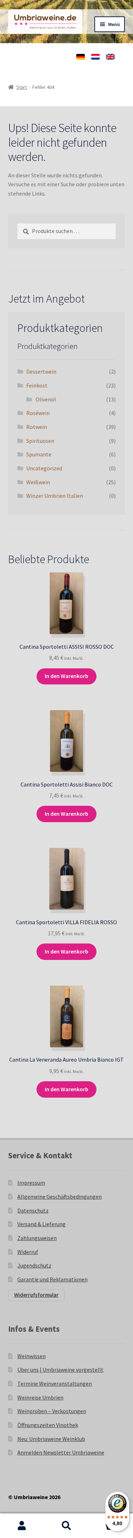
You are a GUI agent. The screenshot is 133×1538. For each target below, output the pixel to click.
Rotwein (36, 426)
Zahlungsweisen (37, 1237)
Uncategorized (44, 468)
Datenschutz (33, 1210)
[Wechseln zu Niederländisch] (95, 57)
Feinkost (37, 385)
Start (21, 87)
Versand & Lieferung (41, 1224)
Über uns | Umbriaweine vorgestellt (60, 1369)
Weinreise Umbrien (40, 1397)
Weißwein (38, 482)
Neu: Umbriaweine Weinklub (51, 1438)
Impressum (31, 1182)
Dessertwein (41, 371)
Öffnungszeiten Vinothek (47, 1424)
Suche (66, 1526)
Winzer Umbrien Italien (54, 495)
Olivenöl (45, 399)
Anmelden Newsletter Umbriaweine (60, 1452)
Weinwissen (31, 1356)
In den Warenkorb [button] (66, 675)
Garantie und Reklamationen (52, 1279)
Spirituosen (40, 440)
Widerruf (27, 1251)
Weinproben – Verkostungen (51, 1411)
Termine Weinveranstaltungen (54, 1383)
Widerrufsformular (36, 1294)
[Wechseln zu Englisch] (110, 57)
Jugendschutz (34, 1265)
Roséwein (38, 412)
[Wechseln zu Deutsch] (80, 57)
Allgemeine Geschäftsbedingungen (59, 1196)
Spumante (38, 454)
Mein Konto (22, 1526)
